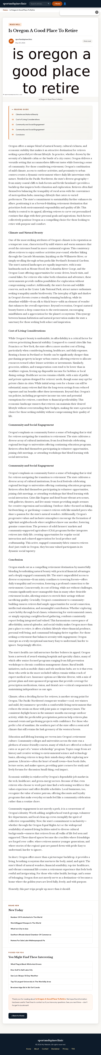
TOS (73, 1049)
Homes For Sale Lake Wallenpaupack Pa (28, 940)
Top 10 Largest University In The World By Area (31, 981)
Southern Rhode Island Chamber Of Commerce (31, 934)
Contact (45, 1049)
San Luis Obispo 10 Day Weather (24, 976)
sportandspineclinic (14, 3)
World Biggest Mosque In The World (26, 923)
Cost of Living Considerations (28, 119)
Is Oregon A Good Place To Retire (51, 999)
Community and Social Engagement (30, 124)
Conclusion (20, 135)
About (36, 1049)
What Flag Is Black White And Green (26, 964)
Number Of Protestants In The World (26, 917)
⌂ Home (57, 4)
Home (28, 1049)
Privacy (65, 1049)
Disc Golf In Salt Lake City (22, 970)
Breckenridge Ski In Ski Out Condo (25, 987)
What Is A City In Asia (19, 929)
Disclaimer (55, 1049)
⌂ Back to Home (17, 1016)
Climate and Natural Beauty (27, 114)
